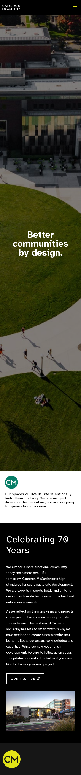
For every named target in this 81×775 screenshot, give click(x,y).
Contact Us (23, 679)
